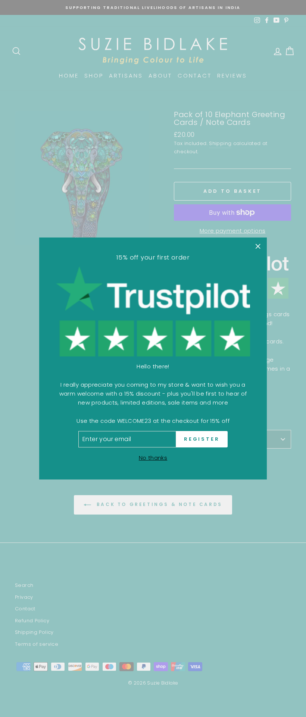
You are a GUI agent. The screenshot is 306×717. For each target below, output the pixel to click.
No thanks (153, 458)
